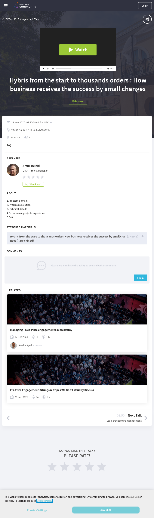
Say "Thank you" (33, 184)
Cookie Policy (44, 500)
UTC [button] (46, 122)
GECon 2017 (12, 19)
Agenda (26, 19)
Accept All (106, 510)
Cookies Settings (37, 510)
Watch (81, 50)
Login (145, 5)
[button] (5, 5)
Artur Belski (31, 166)
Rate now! (78, 101)
